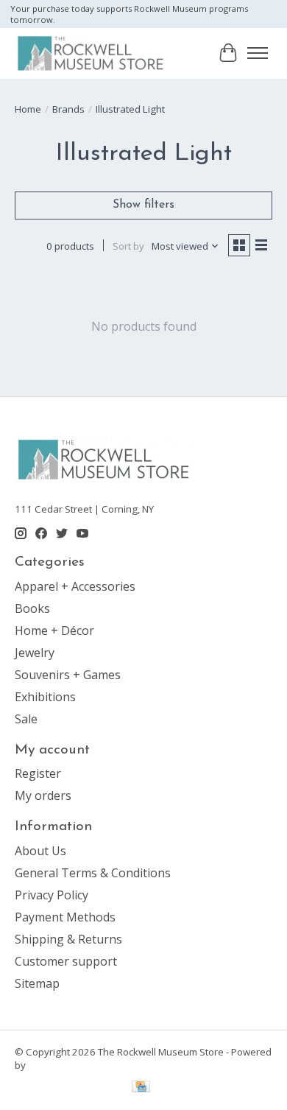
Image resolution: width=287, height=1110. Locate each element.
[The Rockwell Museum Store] (92, 53)
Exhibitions (45, 697)
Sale (26, 719)
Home (28, 109)
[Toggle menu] (257, 53)
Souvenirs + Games (68, 675)
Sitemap (37, 983)
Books (32, 608)
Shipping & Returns (68, 939)
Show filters (143, 205)
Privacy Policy (51, 895)
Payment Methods (65, 917)
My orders (43, 795)
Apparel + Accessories (75, 586)
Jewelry (34, 652)
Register (38, 773)
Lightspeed (53, 1065)
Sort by (128, 246)
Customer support (66, 961)
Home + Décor (54, 630)
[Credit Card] (141, 1088)
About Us (40, 851)
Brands (68, 109)
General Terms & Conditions (93, 873)
